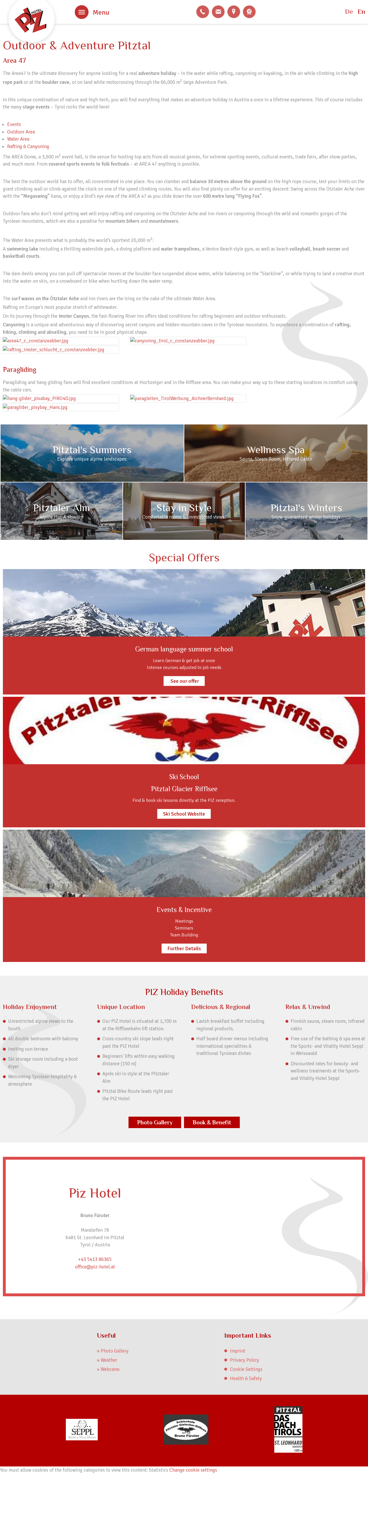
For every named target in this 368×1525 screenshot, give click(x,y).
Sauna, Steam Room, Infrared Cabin (275, 459)
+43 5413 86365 (202, 11)
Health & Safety (246, 1378)
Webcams (249, 11)
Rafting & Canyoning (28, 146)
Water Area (18, 139)
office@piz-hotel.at (95, 1267)
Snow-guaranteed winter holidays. (306, 517)
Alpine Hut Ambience (61, 517)
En (361, 11)
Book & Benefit (212, 1122)
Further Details (184, 948)
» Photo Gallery (113, 1351)
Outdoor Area (21, 132)
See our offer (184, 681)
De (349, 11)
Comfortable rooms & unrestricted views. (184, 517)
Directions (233, 11)
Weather (109, 1360)
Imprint (237, 1351)
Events (14, 124)
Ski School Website (184, 814)
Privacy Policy (244, 1360)
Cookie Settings (246, 1369)
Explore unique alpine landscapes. (92, 459)
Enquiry (218, 11)
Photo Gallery (154, 1122)
